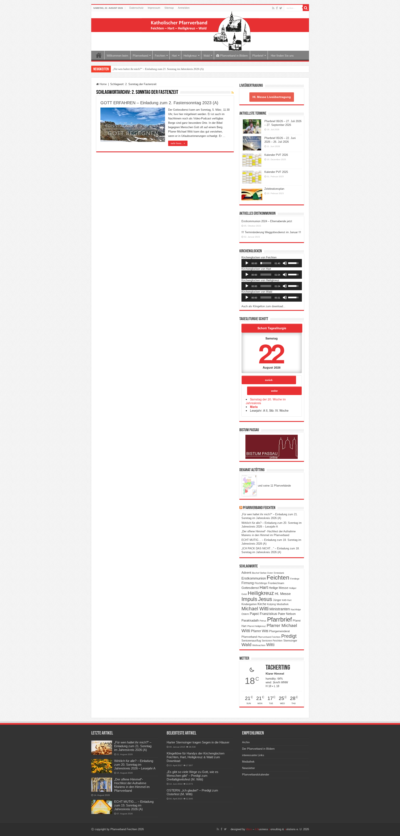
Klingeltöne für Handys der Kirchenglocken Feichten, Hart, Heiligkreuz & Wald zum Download (195, 757)
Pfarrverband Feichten (259, 508)
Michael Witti (255, 608)
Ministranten (279, 609)
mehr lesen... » (178, 143)
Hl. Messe (283, 594)
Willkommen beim (117, 55)
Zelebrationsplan (274, 188)
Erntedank (279, 573)
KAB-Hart (286, 600)
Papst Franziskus (263, 614)
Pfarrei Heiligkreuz (256, 626)
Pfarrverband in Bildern (234, 55)
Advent (246, 572)
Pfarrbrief (257, 55)
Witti (270, 644)
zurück (268, 379)
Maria (254, 407)
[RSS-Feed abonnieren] (232, 92)
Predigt (288, 636)
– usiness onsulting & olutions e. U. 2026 (277, 829)
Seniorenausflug (251, 640)
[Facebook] (277, 8)
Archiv (246, 742)
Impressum (154, 7)
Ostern (245, 614)
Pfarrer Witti (259, 631)
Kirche (262, 604)
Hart (174, 55)
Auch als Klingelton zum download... (263, 306)
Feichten (160, 55)
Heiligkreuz (190, 55)
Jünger (277, 600)
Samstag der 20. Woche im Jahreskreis (266, 401)
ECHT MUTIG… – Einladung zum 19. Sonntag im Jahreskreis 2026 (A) (134, 805)
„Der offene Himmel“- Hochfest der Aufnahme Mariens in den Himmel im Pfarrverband (132, 785)
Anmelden (184, 7)
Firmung (247, 583)
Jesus (265, 599)
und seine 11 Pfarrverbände (274, 485)
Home (98, 55)
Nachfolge (296, 609)
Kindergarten (249, 604)
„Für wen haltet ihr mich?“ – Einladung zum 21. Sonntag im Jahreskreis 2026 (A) (158, 69)
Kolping (271, 604)
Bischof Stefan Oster (262, 573)
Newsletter (248, 768)
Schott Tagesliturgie (272, 328)
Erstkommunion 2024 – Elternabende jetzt (266, 221)
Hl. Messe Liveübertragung (271, 97)
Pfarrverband (140, 55)
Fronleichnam (276, 583)
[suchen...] (306, 8)
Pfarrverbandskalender (255, 774)
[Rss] (273, 8)
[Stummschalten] (285, 263)
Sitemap (169, 7)
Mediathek (283, 604)
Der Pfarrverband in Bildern (258, 748)
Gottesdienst (250, 588)
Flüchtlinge (261, 583)
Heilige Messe (278, 588)
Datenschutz (136, 7)
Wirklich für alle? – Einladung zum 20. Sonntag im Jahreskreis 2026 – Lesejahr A (134, 764)
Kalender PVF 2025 (276, 171)
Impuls (249, 599)
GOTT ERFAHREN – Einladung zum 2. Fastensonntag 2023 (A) (159, 102)
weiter (274, 390)
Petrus (263, 620)
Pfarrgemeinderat (279, 631)
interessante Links (253, 755)
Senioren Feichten (272, 640)
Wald (207, 55)
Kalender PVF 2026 (276, 154)
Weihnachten (258, 645)
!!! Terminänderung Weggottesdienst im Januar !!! (271, 232)
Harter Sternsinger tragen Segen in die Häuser (198, 742)
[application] (271, 263)
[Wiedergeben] (247, 263)
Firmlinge (294, 578)
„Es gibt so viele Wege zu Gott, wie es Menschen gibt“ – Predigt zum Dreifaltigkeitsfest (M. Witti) (192, 775)
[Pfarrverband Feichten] (200, 31)
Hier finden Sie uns (282, 55)
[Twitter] (280, 8)
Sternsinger (290, 640)
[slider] (265, 263)
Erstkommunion (253, 578)
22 (270, 353)
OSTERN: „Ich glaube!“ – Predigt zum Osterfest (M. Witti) (192, 792)
